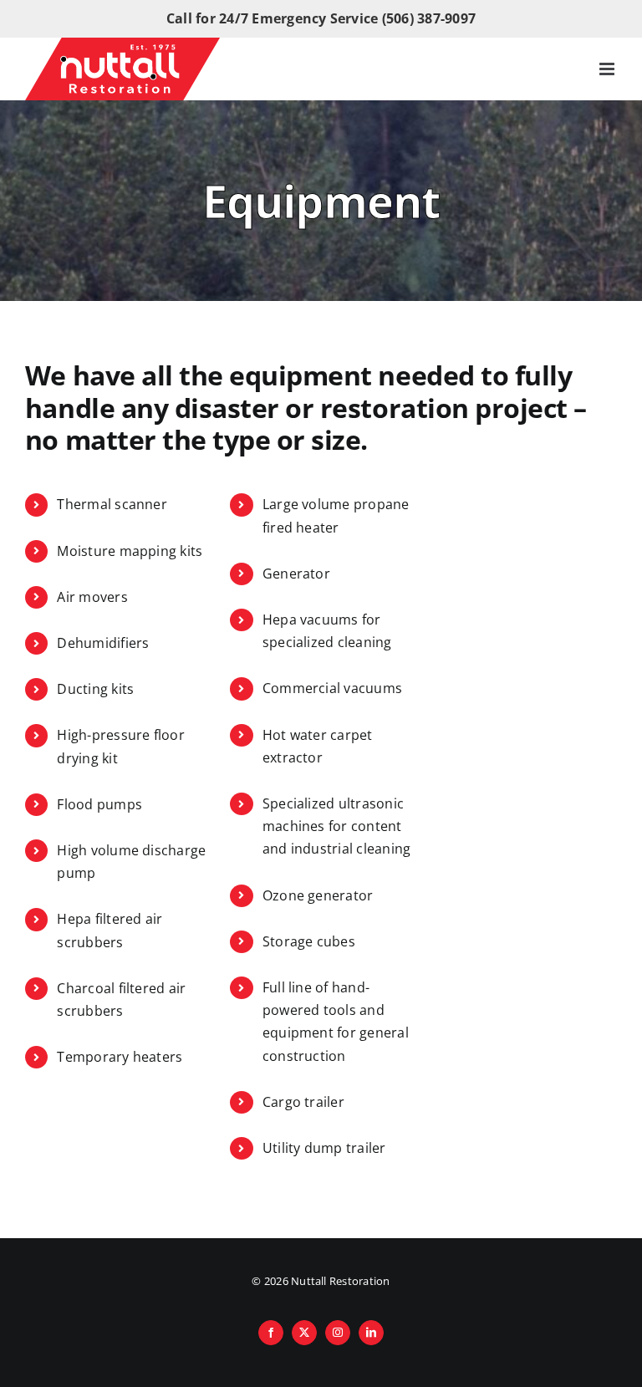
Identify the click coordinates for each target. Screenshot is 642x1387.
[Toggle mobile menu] (608, 69)
